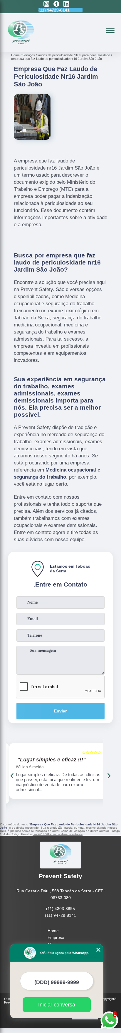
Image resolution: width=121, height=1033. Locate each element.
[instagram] (46, 4)
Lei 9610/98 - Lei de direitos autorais (58, 834)
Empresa (56, 937)
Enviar (60, 711)
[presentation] (12, 775)
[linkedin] (66, 4)
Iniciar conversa (56, 1005)
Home (53, 930)
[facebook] (56, 4)
